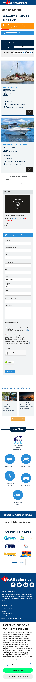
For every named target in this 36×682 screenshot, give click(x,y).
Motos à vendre (26, 466)
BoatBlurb (27, 330)
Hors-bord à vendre (10, 484)
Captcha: (8, 348)
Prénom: (8, 240)
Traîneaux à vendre (18, 504)
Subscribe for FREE (18, 419)
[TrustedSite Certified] (9, 363)
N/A (28, 52)
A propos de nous (7, 613)
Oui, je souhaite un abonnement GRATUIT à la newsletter (18, 329)
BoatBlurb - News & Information (16, 388)
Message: (8, 305)
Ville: (7, 291)
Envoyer (10, 371)
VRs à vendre (9, 466)
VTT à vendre (26, 486)
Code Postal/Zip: (10, 298)
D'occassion (18, 52)
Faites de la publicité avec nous (12, 618)
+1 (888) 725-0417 (18, 218)
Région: (7, 284)
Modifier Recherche (12, 33)
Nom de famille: (10, 248)
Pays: (7, 276)
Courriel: (8, 255)
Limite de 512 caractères (11, 322)
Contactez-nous (7, 616)
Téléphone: (9, 262)
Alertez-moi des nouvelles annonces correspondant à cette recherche (19, 26)
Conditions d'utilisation (9, 609)
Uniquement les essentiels (18, 676)
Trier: (9, 47)
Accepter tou (18, 670)
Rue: (6, 269)
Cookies (4, 611)
